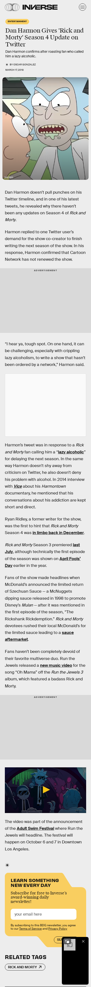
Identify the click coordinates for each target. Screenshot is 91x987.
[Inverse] (40, 7)
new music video (56, 665)
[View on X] (46, 405)
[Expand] (67, 941)
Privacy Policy (57, 929)
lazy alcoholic (71, 452)
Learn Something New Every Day (35, 882)
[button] (45, 789)
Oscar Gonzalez (24, 64)
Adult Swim (8, 177)
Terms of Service (30, 929)
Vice (18, 486)
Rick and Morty (22, 967)
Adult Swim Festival (35, 828)
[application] (45, 790)
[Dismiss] (83, 941)
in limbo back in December (58, 532)
